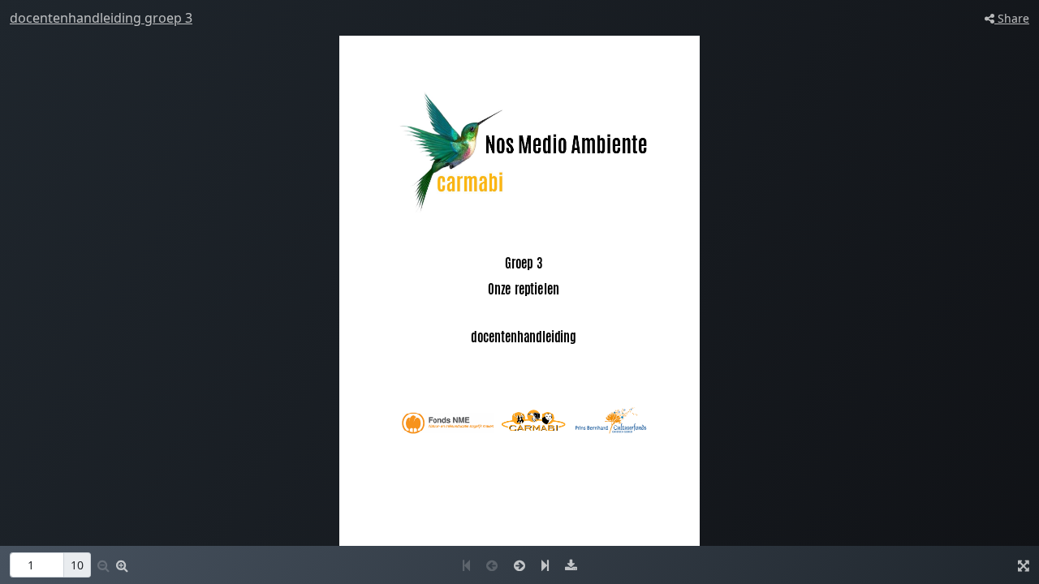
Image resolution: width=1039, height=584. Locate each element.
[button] (122, 565)
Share (1011, 18)
